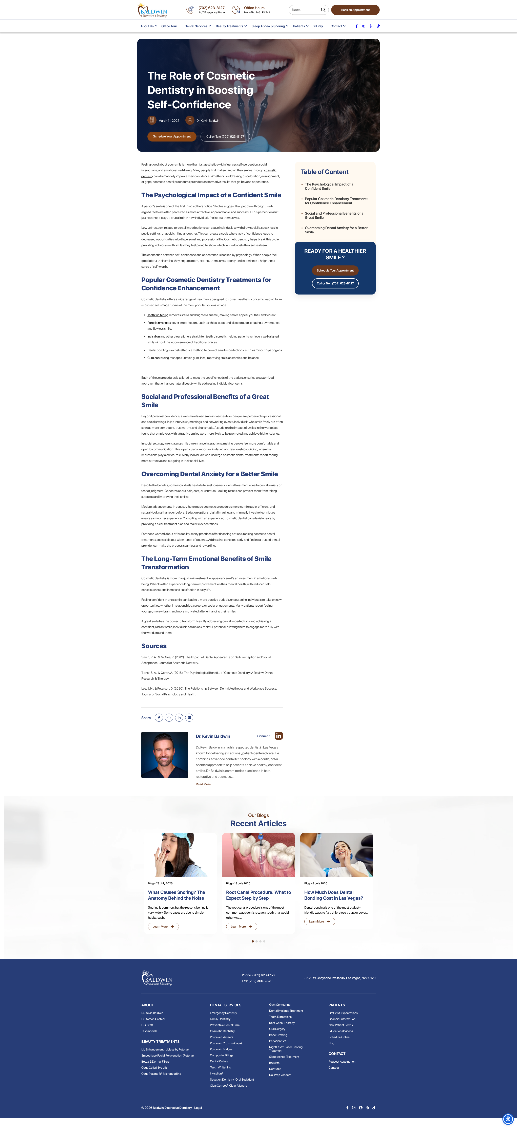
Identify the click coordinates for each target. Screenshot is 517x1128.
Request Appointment (342, 1061)
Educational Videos (341, 1031)
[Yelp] (367, 1108)
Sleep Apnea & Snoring (268, 26)
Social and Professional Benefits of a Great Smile (334, 215)
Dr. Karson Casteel (153, 1019)
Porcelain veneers (159, 323)
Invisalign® (217, 1073)
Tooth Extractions (280, 1017)
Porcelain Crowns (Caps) (226, 1043)
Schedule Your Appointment (172, 136)
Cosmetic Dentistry (222, 1031)
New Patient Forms (341, 1025)
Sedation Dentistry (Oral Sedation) (232, 1079)
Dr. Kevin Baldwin (152, 1013)
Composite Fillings (221, 1055)
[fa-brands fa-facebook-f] (357, 26)
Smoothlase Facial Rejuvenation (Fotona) (167, 1055)
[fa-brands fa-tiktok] (378, 26)
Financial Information (342, 1019)
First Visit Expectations (343, 1013)
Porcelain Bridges (221, 1049)
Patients (299, 26)
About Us (147, 26)
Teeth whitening (157, 315)
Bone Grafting (278, 1035)
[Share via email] (189, 718)
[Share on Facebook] (159, 718)
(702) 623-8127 (212, 8)
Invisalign (153, 336)
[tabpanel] (180, 883)
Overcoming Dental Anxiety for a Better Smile (336, 230)
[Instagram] (353, 1108)
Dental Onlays (219, 1061)
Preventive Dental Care (225, 1025)
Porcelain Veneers (221, 1037)
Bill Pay (318, 26)
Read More (203, 784)
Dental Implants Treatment (286, 1011)
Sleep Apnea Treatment (284, 1057)
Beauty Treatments (229, 26)
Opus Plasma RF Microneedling (161, 1074)
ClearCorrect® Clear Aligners (228, 1085)
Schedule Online (339, 1037)
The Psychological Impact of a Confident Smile (329, 186)
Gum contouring (158, 358)
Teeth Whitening (220, 1067)
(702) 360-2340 (260, 981)
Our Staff (147, 1025)
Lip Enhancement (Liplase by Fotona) (165, 1049)
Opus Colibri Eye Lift (154, 1067)
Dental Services (196, 26)
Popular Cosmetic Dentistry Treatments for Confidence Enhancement (336, 201)
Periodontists (277, 1041)
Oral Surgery (277, 1029)
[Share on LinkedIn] (179, 718)
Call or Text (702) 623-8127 (225, 136)
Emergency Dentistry (223, 1013)
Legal (198, 1108)
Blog (331, 1043)
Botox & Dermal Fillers (155, 1061)
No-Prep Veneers (280, 1075)
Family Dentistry (220, 1019)
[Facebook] (347, 1108)
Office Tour (169, 26)
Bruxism (274, 1063)
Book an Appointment (355, 10)
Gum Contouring (279, 1004)
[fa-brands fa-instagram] (363, 26)
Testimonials (149, 1031)
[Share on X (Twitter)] (169, 718)
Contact (336, 26)
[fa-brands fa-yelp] (371, 26)
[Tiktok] (374, 1108)
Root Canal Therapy (282, 1023)
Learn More (163, 926)
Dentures (275, 1069)
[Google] (361, 1108)
